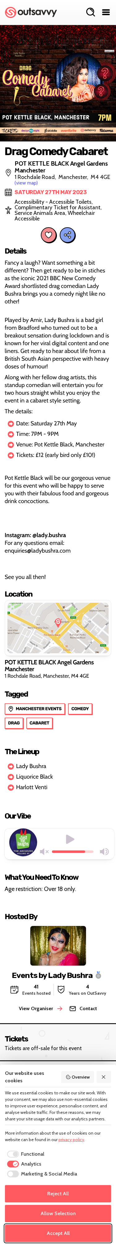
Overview (81, 1077)
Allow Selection (58, 1213)
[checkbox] (24, 1154)
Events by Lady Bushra (52, 975)
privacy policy (71, 1139)
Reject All (58, 1194)
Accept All (58, 1233)
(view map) (26, 183)
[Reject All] (104, 1077)
